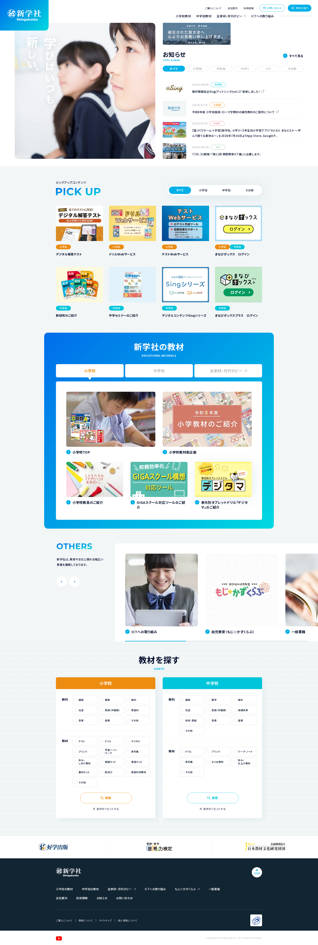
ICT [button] (268, 68)
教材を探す (302, 8)
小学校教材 (183, 16)
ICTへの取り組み (262, 16)
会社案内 (233, 8)
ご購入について (213, 8)
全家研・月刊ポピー (229, 16)
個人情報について (127, 920)
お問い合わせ (274, 8)
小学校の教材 (64, 889)
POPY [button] (245, 68)
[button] (203, 190)
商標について (86, 920)
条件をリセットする (108, 809)
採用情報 (249, 8)
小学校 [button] (197, 68)
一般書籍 (214, 889)
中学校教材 (203, 16)
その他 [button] (292, 68)
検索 (108, 798)
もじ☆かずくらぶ (185, 889)
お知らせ (102, 898)
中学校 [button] (221, 68)
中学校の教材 (90, 889)
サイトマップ (105, 920)
